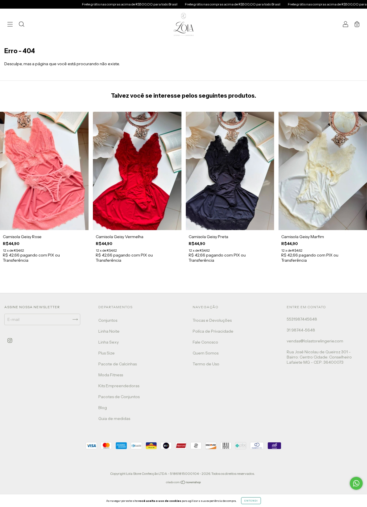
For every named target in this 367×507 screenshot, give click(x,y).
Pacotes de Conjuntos (119, 396)
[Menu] (10, 25)
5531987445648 (302, 319)
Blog (102, 407)
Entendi (251, 500)
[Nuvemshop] (184, 482)
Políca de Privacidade (213, 331)
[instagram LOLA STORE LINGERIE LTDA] (9, 340)
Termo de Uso (206, 364)
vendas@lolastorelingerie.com (315, 341)
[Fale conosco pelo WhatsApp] (356, 483)
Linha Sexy (108, 342)
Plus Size (106, 353)
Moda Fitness (110, 374)
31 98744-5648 (301, 330)
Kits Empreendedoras (118, 385)
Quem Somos (205, 353)
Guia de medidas (114, 418)
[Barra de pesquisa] (21, 25)
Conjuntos (107, 320)
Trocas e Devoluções (212, 320)
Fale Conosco (205, 342)
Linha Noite (109, 331)
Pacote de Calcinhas (117, 364)
